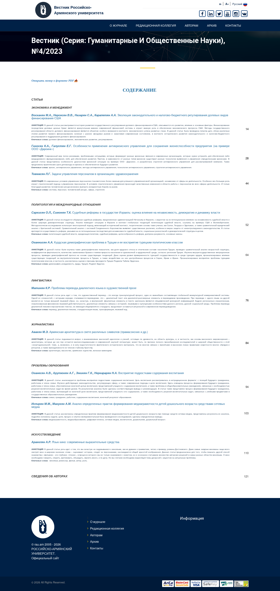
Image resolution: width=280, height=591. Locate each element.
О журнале (118, 25)
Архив (212, 25)
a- (220, 4)
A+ (227, 4)
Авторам (191, 25)
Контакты (233, 25)
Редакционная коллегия (156, 25)
